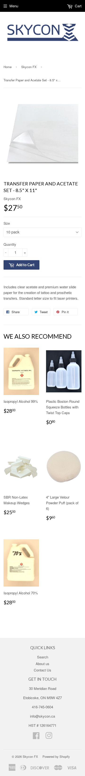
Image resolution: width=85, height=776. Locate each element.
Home (8, 67)
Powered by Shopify (56, 756)
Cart (77, 5)
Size (7, 223)
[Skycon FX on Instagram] (48, 736)
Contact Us (42, 669)
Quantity (10, 244)
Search (42, 656)
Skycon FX (29, 67)
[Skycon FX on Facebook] (36, 736)
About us (42, 663)
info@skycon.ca (42, 716)
